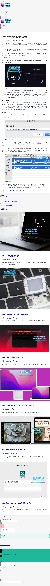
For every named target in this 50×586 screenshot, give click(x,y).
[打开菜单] (1, 28)
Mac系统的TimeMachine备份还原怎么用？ (16, 503)
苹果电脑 (6, 14)
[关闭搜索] (1, 580)
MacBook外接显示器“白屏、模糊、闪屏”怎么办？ (18, 406)
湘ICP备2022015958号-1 (5, 545)
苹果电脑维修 (25, 190)
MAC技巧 (6, 9)
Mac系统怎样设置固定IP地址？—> (21, 109)
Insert (16, 565)
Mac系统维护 (11, 190)
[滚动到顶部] (1, 568)
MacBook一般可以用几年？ (6, 204)
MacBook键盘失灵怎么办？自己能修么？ (16, 314)
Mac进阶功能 (18, 190)
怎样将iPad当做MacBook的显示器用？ (15, 449)
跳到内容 (2, 1)
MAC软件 (6, 12)
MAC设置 (6, 11)
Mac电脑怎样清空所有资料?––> (32, 187)
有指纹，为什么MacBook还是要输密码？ (10, 200)
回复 (2, 561)
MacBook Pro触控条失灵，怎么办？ (14, 357)
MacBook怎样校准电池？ (10, 256)
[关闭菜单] (0, 570)
